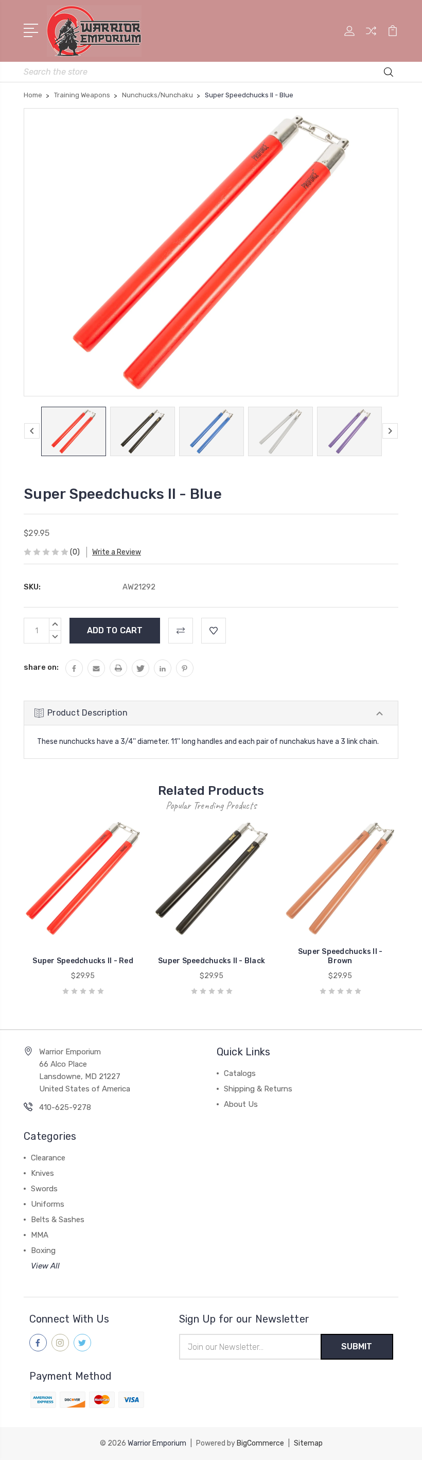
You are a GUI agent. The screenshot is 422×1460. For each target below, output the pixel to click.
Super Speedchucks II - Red (82, 961)
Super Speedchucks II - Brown (340, 956)
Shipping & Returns (258, 1088)
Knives (42, 1173)
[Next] (390, 431)
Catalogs (240, 1073)
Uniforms (47, 1204)
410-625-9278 (65, 1107)
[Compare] (371, 37)
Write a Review (116, 552)
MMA (39, 1235)
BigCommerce (260, 1443)
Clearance (48, 1157)
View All (45, 1266)
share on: (41, 667)
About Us (241, 1104)
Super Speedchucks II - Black (211, 961)
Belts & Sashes (57, 1219)
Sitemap (308, 1443)
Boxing (43, 1250)
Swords (44, 1188)
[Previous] (32, 431)
